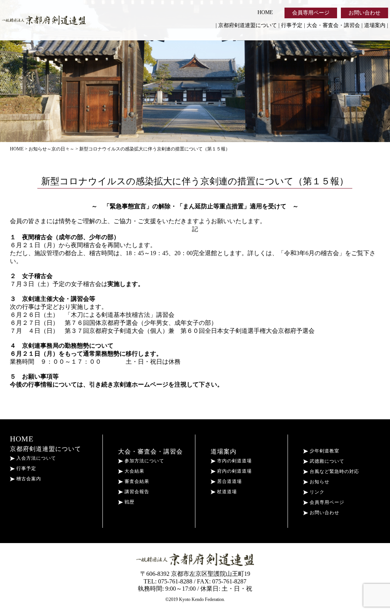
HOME (265, 12)
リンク (316, 492)
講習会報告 (136, 491)
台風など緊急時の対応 (333, 471)
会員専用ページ (310, 13)
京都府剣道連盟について (247, 25)
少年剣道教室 (323, 451)
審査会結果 (136, 481)
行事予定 (291, 25)
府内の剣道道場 (234, 471)
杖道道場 (226, 491)
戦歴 (128, 502)
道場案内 (374, 25)
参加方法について (143, 460)
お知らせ (318, 481)
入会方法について (35, 458)
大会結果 (133, 471)
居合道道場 (229, 481)
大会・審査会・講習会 (333, 25)
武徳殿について (326, 461)
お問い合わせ (364, 13)
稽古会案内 (28, 478)
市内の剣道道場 (234, 460)
